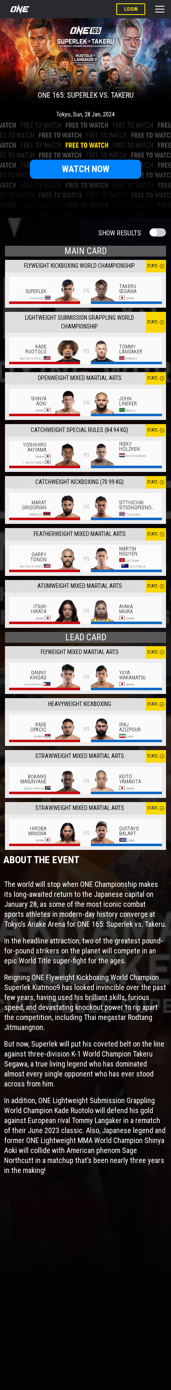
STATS (152, 266)
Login (131, 9)
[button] (159, 9)
